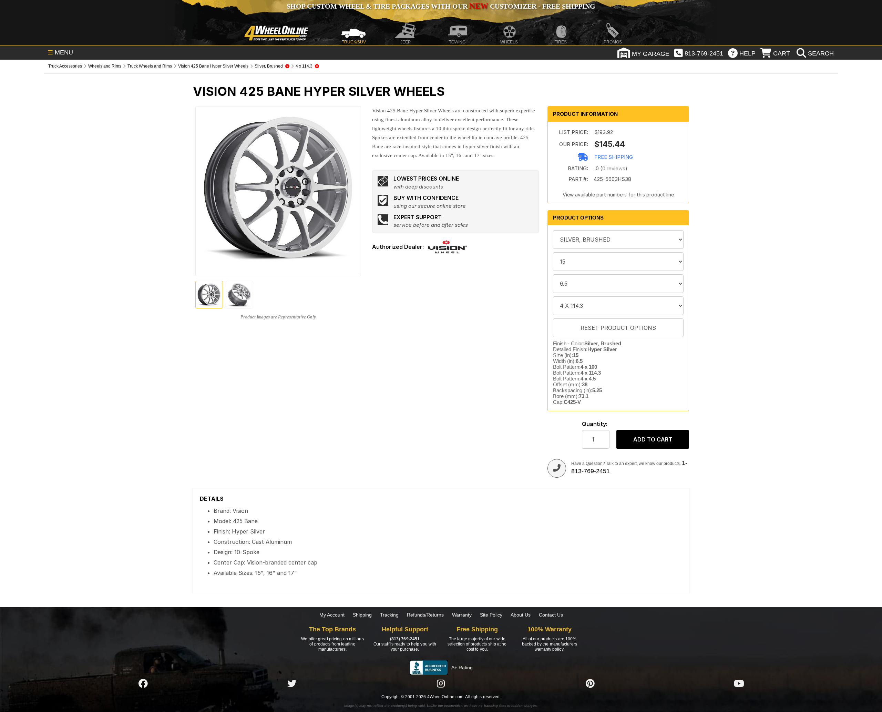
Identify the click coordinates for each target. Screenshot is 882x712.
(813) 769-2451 (405, 639)
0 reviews (613, 168)
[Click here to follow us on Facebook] (143, 683)
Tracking (389, 615)
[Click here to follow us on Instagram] (441, 683)
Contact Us (551, 615)
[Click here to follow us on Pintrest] (590, 683)
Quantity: (594, 424)
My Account (332, 615)
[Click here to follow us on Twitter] (292, 683)
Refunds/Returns (425, 615)
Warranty (462, 615)
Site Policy (491, 615)
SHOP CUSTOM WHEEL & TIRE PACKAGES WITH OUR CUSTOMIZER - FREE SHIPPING (441, 6)
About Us (521, 615)
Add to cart (652, 439)
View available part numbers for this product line (618, 194)
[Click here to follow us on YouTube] (739, 683)
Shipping (362, 615)
